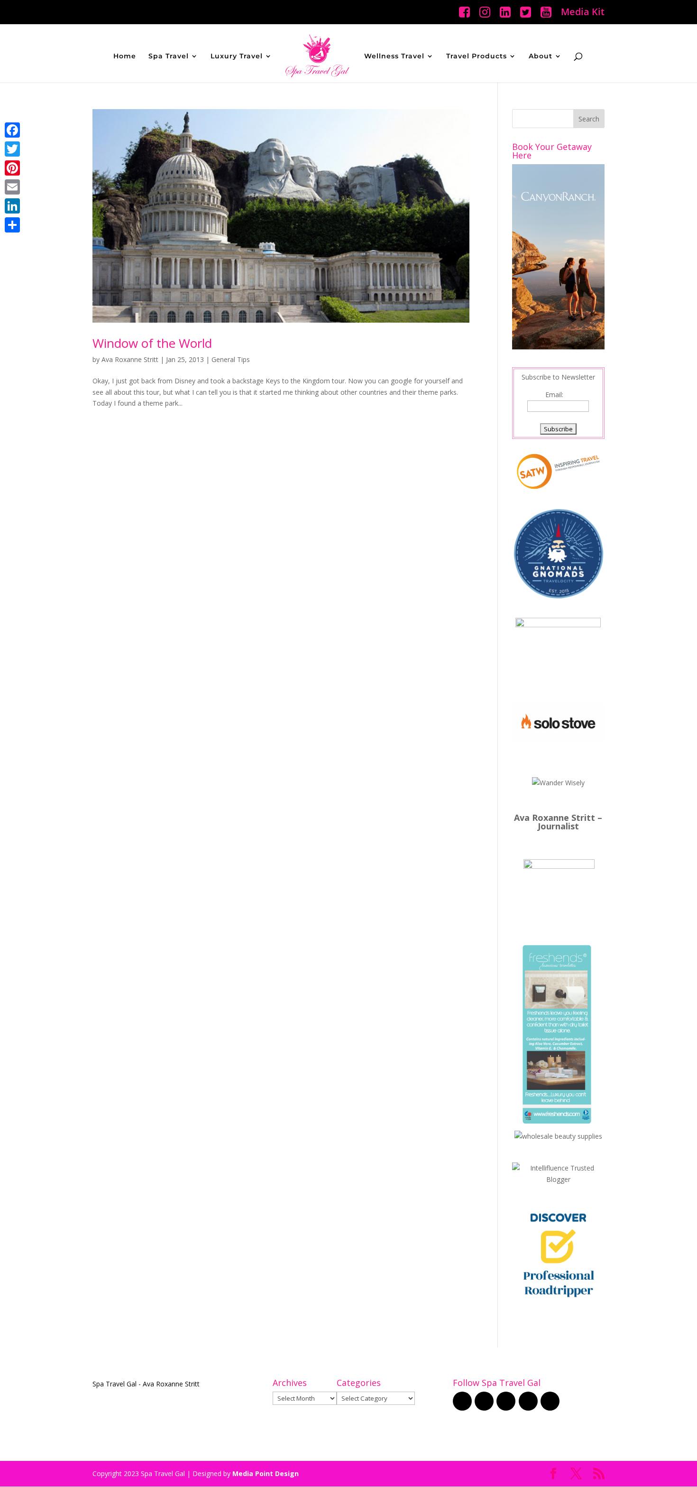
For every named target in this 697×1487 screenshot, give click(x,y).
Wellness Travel (394, 56)
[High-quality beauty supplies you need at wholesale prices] (558, 1136)
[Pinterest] (12, 167)
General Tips (230, 359)
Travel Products (476, 56)
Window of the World (152, 343)
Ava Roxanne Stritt (129, 359)
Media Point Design (265, 1473)
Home (124, 56)
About (540, 56)
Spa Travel (168, 56)
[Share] (12, 224)
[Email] (12, 186)
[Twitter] (12, 148)
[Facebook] (12, 130)
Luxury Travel (237, 56)
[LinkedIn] (12, 205)
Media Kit (583, 12)
